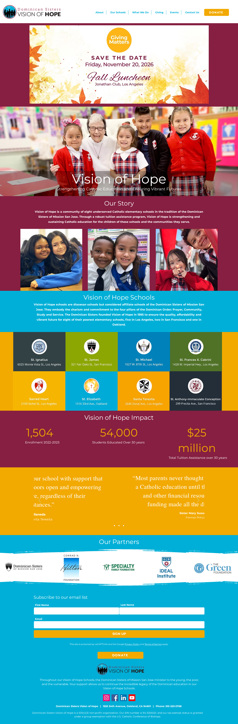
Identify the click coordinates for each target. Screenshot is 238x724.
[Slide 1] (114, 525)
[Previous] (40, 500)
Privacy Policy (132, 644)
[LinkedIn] (123, 697)
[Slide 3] (123, 525)
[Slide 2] (119, 525)
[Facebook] (115, 697)
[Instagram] (106, 697)
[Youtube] (132, 697)
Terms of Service (153, 644)
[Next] (198, 500)
